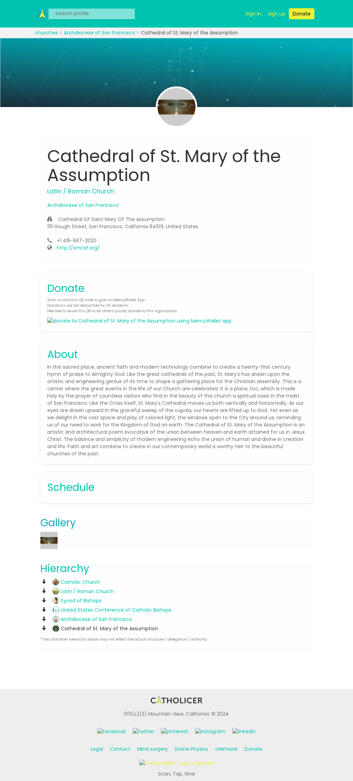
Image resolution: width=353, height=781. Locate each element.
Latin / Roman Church (86, 591)
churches (47, 32)
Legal (97, 749)
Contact (120, 749)
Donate (253, 749)
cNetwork (226, 749)
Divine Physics (191, 749)
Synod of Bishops (80, 600)
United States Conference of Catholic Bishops (115, 609)
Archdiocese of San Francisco (100, 32)
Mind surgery (152, 749)
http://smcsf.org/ (78, 247)
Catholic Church (79, 582)
